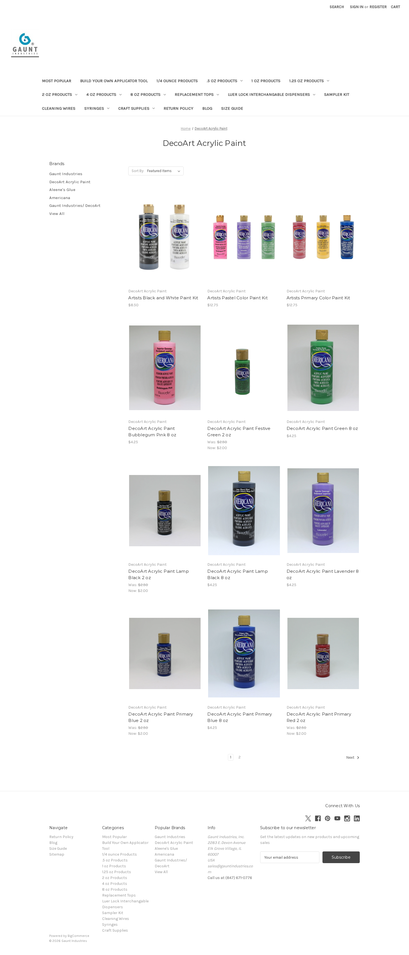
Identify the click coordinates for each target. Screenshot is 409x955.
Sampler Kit (336, 94)
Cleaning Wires (58, 108)
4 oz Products (101, 94)
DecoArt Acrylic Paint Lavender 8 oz (323, 574)
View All (57, 213)
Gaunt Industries (65, 173)
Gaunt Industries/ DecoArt (74, 205)
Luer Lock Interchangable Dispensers (269, 94)
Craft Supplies (133, 108)
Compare (163, 242)
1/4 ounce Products (177, 80)
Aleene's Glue (62, 189)
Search (337, 6)
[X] (308, 818)
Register (378, 6)
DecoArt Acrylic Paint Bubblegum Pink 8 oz (152, 431)
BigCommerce (78, 936)
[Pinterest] (328, 818)
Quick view (164, 232)
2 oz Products (57, 94)
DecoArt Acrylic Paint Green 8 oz (322, 428)
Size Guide (232, 108)
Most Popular (56, 80)
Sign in (356, 6)
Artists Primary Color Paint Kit (318, 297)
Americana (59, 197)
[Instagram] (347, 818)
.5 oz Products (222, 80)
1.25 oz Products (306, 80)
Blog (207, 108)
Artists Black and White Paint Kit (163, 297)
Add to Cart (244, 247)
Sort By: (138, 171)
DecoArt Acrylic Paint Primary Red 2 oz (319, 717)
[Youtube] (337, 818)
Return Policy (178, 108)
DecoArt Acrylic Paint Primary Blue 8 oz (239, 717)
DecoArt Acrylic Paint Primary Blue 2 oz (160, 717)
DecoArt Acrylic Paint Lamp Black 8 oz (237, 574)
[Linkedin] (357, 818)
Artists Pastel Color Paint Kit (237, 297)
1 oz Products (266, 80)
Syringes (94, 108)
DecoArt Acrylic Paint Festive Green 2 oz (238, 431)
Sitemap (56, 854)
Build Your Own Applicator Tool (114, 80)
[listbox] (164, 171)
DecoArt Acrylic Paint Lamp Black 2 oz (158, 574)
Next (350, 757)
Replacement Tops (194, 94)
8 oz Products (145, 94)
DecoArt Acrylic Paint (69, 181)
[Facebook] (318, 818)
